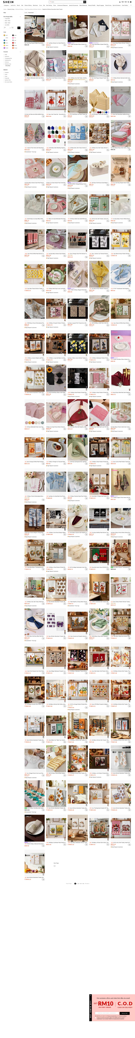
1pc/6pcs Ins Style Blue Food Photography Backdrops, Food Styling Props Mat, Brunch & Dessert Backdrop (56, 496)
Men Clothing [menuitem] (49, 5)
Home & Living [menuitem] (108, 5)
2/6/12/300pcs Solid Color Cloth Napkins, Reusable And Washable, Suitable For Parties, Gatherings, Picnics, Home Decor (99, 323)
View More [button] (8, 65)
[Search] (84, 2)
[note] (52, 47)
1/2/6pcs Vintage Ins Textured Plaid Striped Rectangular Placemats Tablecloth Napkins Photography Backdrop (56, 461)
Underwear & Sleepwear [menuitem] (62, 5)
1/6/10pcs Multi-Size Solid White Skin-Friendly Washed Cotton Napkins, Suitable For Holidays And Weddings (78, 218)
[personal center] (120, 2)
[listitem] (34, 32)
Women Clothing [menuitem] (28, 5)
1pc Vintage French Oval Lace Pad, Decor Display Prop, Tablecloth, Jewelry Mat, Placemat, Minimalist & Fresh (35, 773)
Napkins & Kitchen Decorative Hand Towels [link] (52, 9)
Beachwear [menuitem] (35, 5)
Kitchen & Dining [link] (19, 9)
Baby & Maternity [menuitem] (83, 5)
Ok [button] (18, 27)
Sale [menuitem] (22, 5)
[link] (122, 2)
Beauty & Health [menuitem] (91, 5)
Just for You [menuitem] (13, 5)
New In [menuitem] (18, 5)
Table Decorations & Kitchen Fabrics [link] (33, 9)
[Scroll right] (130, 5)
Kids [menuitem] (44, 5)
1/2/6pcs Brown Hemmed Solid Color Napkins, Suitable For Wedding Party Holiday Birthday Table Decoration (121, 78)
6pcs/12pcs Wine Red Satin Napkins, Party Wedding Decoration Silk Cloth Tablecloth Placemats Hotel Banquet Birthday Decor (121, 392)
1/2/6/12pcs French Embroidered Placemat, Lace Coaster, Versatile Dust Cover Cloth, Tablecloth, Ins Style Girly (35, 323)
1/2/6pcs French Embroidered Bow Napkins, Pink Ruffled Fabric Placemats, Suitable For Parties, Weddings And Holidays (35, 496)
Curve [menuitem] (40, 5)
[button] (128, 2)
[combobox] (30, 12)
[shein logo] (8, 1)
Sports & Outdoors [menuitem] (117, 5)
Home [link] (5, 9)
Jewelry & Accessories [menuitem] (73, 5)
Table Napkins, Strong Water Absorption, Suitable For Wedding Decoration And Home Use (78, 601)
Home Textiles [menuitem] (125, 5)
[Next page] (89, 883)
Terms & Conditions (122, 1015)
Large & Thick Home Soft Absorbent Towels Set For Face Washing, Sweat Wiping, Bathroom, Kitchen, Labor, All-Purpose (35, 147)
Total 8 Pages (69, 883)
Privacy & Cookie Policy (112, 1015)
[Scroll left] (129, 5)
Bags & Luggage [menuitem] (100, 5)
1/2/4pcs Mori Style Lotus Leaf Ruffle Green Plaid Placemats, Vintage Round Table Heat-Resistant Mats (56, 288)
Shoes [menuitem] (54, 5)
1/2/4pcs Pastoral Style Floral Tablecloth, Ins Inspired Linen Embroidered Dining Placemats (78, 496)
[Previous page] (73, 883)
